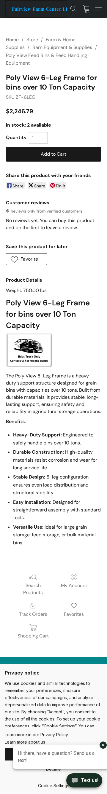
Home (12, 39)
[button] (42, 9)
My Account (74, 585)
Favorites (74, 614)
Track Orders (33, 614)
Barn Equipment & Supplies (62, 47)
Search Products (33, 589)
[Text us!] (84, 781)
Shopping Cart (33, 636)
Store (32, 39)
